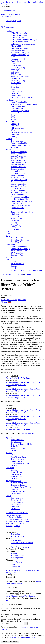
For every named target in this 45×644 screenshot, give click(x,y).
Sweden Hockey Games (20, 111)
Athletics (14, 268)
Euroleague (15, 124)
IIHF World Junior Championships (24, 104)
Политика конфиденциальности (22, 637)
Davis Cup (15, 221)
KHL (13, 115)
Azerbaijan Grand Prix (19, 199)
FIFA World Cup (17, 46)
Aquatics (14, 266)
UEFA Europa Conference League (24, 40)
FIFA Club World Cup (19, 48)
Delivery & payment (13, 21)
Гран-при (14, 489)
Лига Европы (16, 442)
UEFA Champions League (21, 33)
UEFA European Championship (23, 44)
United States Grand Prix (20, 188)
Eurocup (14, 137)
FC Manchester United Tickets (17, 521)
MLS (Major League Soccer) (22, 98)
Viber (3, 14)
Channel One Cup (17, 113)
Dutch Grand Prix (17, 203)
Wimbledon (15, 214)
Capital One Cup (17, 61)
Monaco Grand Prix (18, 160)
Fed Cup (14, 223)
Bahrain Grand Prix (18, 154)
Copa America (16, 96)
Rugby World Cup (18, 238)
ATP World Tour (17, 227)
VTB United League (18, 128)
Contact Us (15, 564)
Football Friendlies (18, 50)
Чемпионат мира (17, 459)
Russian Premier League (20, 76)
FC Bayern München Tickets (17, 519)
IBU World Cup (17, 141)
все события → (17, 494)
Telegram (17, 14)
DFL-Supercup (16, 74)
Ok (26, 623)
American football (17, 264)
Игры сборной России (20, 463)
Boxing (8, 231)
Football (9, 31)
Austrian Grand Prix (18, 167)
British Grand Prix (17, 169)
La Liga (14, 63)
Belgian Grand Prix (18, 175)
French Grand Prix (18, 165)
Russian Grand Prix (18, 182)
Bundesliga (15, 70)
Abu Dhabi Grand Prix (19, 193)
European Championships (20, 145)
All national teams (17, 556)
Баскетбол (10, 468)
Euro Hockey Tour (18, 106)
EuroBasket (15, 134)
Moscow (4, 302)
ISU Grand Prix (17, 253)
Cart (12, 27)
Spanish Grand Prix (18, 158)
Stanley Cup (15, 119)
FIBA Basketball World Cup (21, 132)
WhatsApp (10, 14)
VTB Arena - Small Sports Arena (13, 300)
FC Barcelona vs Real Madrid (17, 513)
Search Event (16, 540)
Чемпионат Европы (19, 483)
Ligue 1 (13, 89)
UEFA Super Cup (17, 37)
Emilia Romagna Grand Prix (21, 201)
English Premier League (20, 55)
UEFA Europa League (19, 35)
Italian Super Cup (17, 87)
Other (8, 259)
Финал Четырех (17, 472)
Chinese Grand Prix (18, 156)
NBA (13, 130)
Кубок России (16, 446)
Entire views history (27, 433)
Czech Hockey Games (19, 109)
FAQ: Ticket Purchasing (20, 547)
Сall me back (6, 17)
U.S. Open (15, 216)
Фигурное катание (13, 481)
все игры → (15, 466)
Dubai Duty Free (17, 500)
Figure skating (11, 244)
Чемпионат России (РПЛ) (21, 444)
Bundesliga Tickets (13, 526)
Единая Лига (16, 474)
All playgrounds (17, 558)
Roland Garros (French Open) (22, 212)
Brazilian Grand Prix (18, 190)
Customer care (16, 545)
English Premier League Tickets (18, 528)
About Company (17, 562)
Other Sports (6, 274)
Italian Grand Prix (17, 177)
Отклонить (14, 642)
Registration (15, 534)
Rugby (8, 236)
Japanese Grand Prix (18, 184)
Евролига (14, 470)
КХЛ (13, 455)
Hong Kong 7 (16, 242)
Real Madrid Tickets (13, 515)
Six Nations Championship (21, 240)
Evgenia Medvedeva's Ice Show (18, 378)
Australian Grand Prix (19, 152)
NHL (13, 117)
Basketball (10, 121)
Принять (5, 642)
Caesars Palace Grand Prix (21, 205)
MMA (8, 234)
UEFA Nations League (19, 42)
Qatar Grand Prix (17, 208)
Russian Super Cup (18, 80)
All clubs (14, 553)
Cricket (13, 262)
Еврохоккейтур (17, 461)
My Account (6, 27)
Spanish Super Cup (18, 68)
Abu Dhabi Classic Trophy (21, 487)
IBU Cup (14, 147)
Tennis (8, 210)
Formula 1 (10, 149)
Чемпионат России (18, 485)
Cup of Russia (16, 78)
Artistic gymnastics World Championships (26, 270)
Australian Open (17, 218)
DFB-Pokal (15, 72)
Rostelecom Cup (17, 255)
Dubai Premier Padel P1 (20, 502)
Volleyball (9, 257)
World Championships (19, 102)
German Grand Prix (18, 171)
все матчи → (16, 450)
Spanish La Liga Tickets (15, 523)
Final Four (14, 126)
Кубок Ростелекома (18, 491)
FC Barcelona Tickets (14, 517)
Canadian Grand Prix (19, 162)
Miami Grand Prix (17, 195)
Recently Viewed (17, 536)
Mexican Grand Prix (18, 186)
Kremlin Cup (16, 225)
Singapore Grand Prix (19, 180)
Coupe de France (17, 91)
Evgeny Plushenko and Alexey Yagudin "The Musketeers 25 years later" (23, 383)
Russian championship (19, 251)
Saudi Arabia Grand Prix (20, 197)
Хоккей (9, 453)
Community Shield (18, 59)
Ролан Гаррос (16, 504)
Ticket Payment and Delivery (22, 543)
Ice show (27, 274)
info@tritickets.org (8, 10)
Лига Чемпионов (17, 440)
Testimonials (10, 23)
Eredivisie (14, 93)
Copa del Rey (16, 65)
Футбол (9, 438)
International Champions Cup (22, 52)
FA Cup (14, 57)
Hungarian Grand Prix (19, 173)
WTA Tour (15, 229)
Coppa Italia (15, 85)
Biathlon (9, 139)
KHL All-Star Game (18, 457)
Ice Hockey (10, 100)
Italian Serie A (16, 83)
